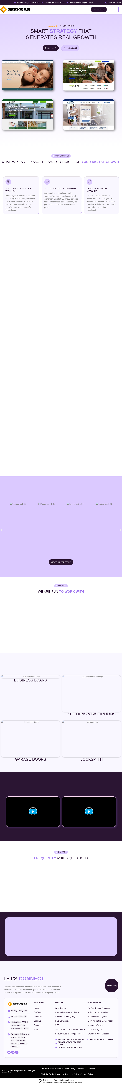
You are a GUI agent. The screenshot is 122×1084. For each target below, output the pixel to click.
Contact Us (38, 1025)
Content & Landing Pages (66, 1017)
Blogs (36, 1029)
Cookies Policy (86, 1074)
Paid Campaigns (62, 1021)
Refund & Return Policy (65, 1069)
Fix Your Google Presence (99, 1008)
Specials (37, 1021)
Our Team (38, 1012)
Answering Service (96, 1025)
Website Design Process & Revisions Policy (60, 1074)
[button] (1, 529)
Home (36, 1008)
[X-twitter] (16, 1052)
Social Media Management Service (70, 1029)
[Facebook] (9, 1052)
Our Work (38, 1017)
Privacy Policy (47, 1069)
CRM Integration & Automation (100, 1021)
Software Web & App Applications (69, 1034)
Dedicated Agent (95, 1029)
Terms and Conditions (86, 1069)
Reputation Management (98, 1017)
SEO (57, 1025)
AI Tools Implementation (98, 1012)
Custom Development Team (67, 1012)
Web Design (60, 1008)
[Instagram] (13, 1052)
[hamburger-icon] (116, 9)
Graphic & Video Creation (98, 1034)
